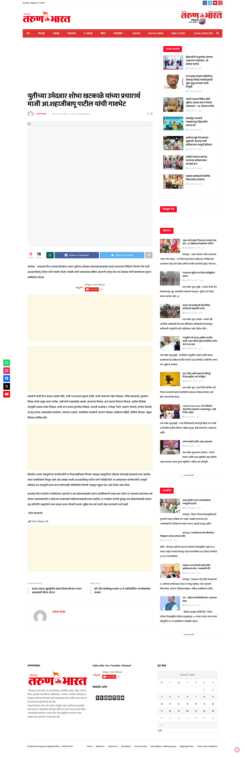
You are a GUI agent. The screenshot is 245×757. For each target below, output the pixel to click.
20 (187, 711)
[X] (6, 386)
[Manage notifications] (237, 749)
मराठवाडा (71, 33)
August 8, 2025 (190, 348)
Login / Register (203, 33)
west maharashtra (80, 114)
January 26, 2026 (60, 114)
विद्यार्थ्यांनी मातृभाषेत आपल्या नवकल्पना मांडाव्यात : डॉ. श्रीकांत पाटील (199, 60)
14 (196, 704)
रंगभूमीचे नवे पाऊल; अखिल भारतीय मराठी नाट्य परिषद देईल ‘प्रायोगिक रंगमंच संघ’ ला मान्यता (199, 341)
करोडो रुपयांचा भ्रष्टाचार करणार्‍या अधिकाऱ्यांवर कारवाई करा (196, 160)
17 (162, 711)
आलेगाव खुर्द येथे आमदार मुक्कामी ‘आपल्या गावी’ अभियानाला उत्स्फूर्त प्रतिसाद (199, 141)
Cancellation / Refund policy (163, 746)
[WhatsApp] (6, 362)
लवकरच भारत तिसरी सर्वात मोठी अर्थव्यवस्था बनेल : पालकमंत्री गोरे (196, 567)
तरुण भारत (41, 114)
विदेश (103, 33)
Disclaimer (126, 746)
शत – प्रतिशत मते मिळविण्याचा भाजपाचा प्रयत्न (199, 599)
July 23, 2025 (189, 446)
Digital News (155, 33)
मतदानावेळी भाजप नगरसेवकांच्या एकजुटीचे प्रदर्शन (196, 502)
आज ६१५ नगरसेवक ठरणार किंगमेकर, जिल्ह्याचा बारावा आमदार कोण (187, 534)
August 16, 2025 (191, 280)
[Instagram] (6, 370)
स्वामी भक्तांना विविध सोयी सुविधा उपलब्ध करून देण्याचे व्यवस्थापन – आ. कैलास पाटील (200, 102)
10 (162, 704)
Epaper (136, 33)
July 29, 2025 (189, 416)
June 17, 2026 (167, 540)
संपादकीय (118, 33)
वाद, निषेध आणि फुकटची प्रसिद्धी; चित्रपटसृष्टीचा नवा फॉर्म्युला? (196, 375)
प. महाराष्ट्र (88, 33)
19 (179, 711)
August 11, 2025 (190, 312)
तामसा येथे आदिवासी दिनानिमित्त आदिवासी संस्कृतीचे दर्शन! (196, 307)
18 (170, 711)
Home (90, 746)
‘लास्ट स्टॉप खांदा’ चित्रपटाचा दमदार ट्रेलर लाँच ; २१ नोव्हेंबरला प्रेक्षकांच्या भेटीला (199, 242)
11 (170, 704)
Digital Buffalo (53, 746)
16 (213, 704)
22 (204, 711)
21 (196, 711)
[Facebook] (6, 378)
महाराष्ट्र (56, 33)
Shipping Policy (187, 746)
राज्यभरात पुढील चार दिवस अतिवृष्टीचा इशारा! (198, 274)
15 (204, 704)
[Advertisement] (90, 67)
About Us (100, 746)
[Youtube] (6, 394)
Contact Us (113, 746)
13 (187, 704)
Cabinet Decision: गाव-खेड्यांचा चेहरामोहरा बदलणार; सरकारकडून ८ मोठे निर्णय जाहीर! (199, 409)
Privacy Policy (140, 746)
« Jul (160, 730)
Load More (188, 475)
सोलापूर (41, 33)
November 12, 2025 (192, 247)
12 (179, 704)
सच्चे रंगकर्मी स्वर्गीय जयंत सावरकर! (197, 442)
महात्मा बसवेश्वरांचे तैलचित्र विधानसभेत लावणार (198, 178)
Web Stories (179, 33)
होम (28, 33)
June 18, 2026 (189, 508)
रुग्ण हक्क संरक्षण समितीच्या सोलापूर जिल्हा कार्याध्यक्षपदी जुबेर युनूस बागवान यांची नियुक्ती (199, 81)
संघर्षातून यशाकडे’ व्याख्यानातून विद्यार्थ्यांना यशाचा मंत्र (197, 122)
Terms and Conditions (207, 746)
